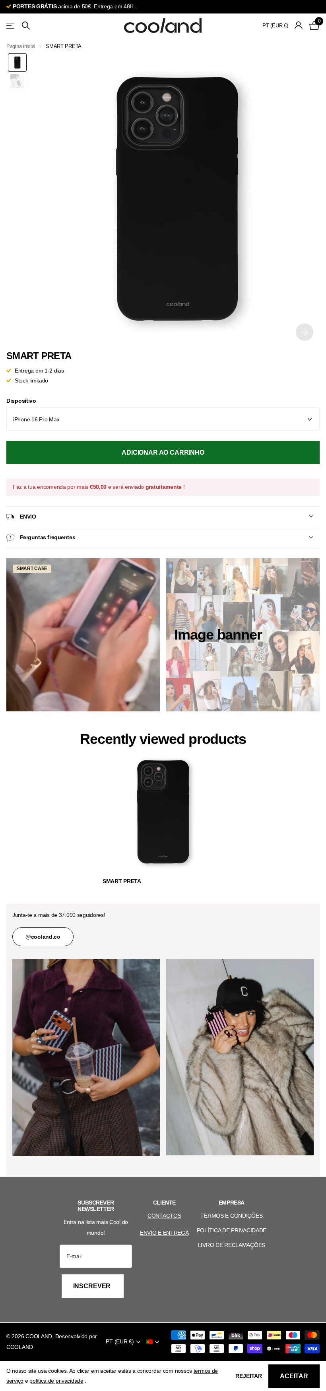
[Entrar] (299, 26)
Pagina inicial (20, 46)
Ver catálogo (11, 25)
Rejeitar (248, 1376)
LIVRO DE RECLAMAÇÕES (231, 1245)
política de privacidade (56, 1381)
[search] (26, 26)
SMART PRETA (122, 881)
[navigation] (17, 62)
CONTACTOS (164, 1215)
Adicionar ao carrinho (163, 452)
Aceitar (294, 1376)
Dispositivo (21, 401)
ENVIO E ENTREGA (164, 1233)
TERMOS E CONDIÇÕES (231, 1215)
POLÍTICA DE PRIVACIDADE (232, 1230)
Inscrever (92, 1286)
